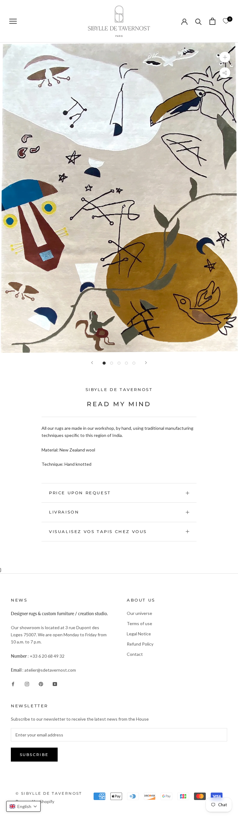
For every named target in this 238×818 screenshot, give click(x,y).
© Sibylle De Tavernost (48, 793)
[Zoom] (224, 56)
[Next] (146, 362)
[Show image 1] (104, 363)
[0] (226, 21)
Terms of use (139, 623)
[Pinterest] (41, 683)
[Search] (198, 21)
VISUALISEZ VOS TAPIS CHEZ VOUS (98, 531)
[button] (23, 806)
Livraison (64, 511)
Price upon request (80, 492)
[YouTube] (55, 683)
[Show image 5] (133, 363)
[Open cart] (212, 21)
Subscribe (34, 754)
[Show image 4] (126, 363)
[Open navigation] (13, 21)
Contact (135, 654)
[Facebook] (13, 683)
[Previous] (92, 362)
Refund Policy (140, 644)
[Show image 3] (119, 363)
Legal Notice (139, 633)
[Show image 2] (111, 363)
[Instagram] (27, 683)
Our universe (139, 613)
